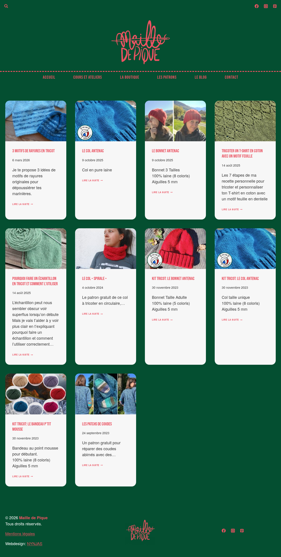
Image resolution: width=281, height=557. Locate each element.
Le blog (201, 77)
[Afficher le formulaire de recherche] (6, 6)
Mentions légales (20, 533)
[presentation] (35, 121)
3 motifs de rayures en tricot (33, 151)
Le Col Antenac (93, 151)
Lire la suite (22, 204)
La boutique (129, 77)
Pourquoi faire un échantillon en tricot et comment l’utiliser (35, 281)
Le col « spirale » (94, 278)
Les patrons (167, 77)
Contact (231, 77)
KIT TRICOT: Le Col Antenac (240, 278)
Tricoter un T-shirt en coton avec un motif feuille (242, 153)
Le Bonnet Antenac (165, 151)
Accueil (49, 77)
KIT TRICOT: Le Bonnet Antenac (173, 278)
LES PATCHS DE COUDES (97, 424)
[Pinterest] (275, 6)
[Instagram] (266, 6)
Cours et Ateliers (87, 77)
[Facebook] (257, 6)
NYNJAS (34, 543)
